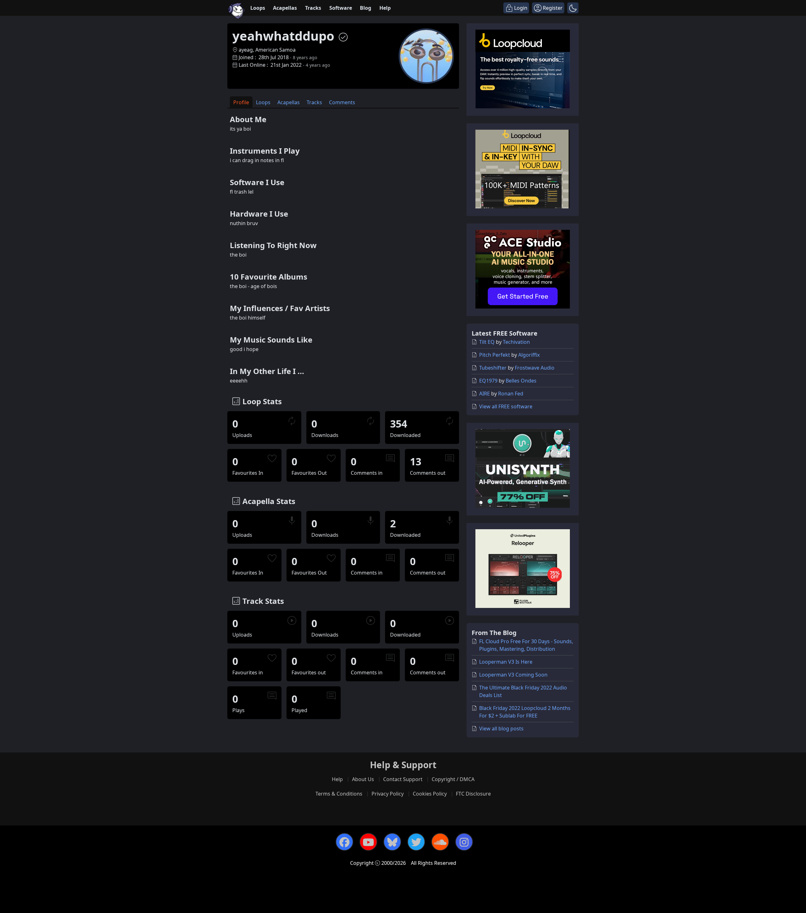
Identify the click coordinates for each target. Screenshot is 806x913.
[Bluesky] (392, 842)
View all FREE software (505, 406)
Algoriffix (529, 354)
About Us (363, 779)
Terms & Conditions (338, 793)
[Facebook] (344, 842)
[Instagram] (464, 842)
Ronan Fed (510, 393)
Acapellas (285, 7)
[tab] (241, 102)
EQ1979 (488, 380)
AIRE (484, 393)
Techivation (516, 341)
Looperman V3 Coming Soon (513, 674)
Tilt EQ (487, 341)
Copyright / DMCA (453, 779)
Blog (365, 7)
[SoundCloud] (440, 842)
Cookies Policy (430, 793)
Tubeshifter (493, 367)
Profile (241, 102)
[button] (573, 8)
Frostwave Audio (534, 367)
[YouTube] (368, 842)
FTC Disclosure (473, 793)
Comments (342, 102)
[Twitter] (416, 842)
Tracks (313, 7)
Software (340, 7)
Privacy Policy (388, 793)
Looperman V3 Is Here (505, 661)
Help (385, 7)
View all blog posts (501, 728)
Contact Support (403, 779)
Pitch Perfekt (494, 354)
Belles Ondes (521, 380)
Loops (257, 7)
